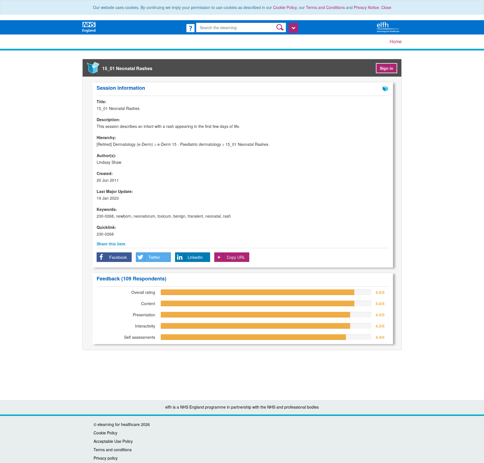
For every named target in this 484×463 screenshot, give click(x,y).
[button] (280, 27)
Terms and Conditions (325, 7)
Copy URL (236, 257)
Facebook (118, 257)
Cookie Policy (285, 7)
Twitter (154, 257)
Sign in (386, 68)
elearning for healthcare (118, 424)
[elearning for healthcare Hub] (389, 26)
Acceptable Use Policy (113, 441)
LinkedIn (195, 257)
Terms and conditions (113, 449)
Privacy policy (106, 458)
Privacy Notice (366, 7)
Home (396, 41)
